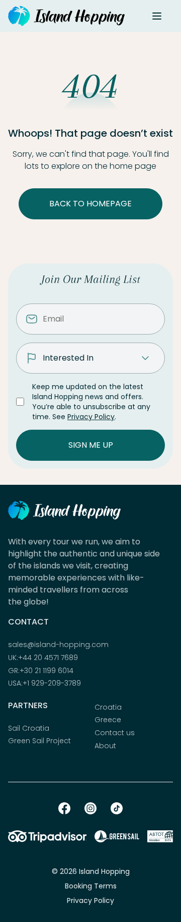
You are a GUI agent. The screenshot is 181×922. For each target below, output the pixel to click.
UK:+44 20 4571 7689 (43, 658)
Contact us (115, 733)
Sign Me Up (90, 445)
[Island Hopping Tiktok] (117, 808)
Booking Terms (91, 886)
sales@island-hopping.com (58, 645)
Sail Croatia (28, 728)
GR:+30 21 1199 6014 (40, 671)
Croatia (108, 707)
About (105, 746)
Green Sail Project (39, 741)
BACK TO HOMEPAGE (90, 203)
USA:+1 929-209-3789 (44, 683)
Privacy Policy (91, 417)
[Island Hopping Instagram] (90, 808)
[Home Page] (66, 16)
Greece (108, 720)
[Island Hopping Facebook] (64, 808)
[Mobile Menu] (157, 16)
